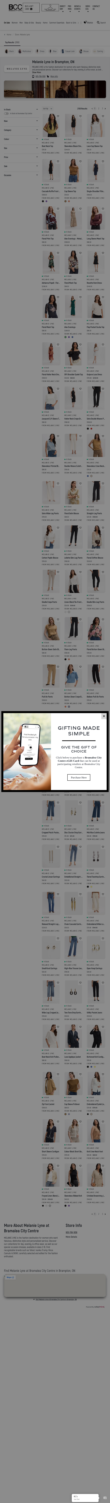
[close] (104, 716)
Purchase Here (79, 777)
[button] (105, 1498)
